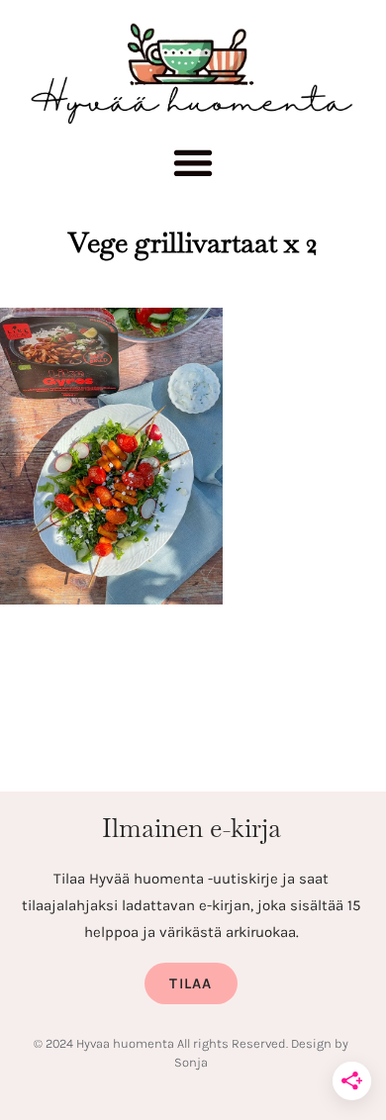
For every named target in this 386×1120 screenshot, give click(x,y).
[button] (193, 168)
